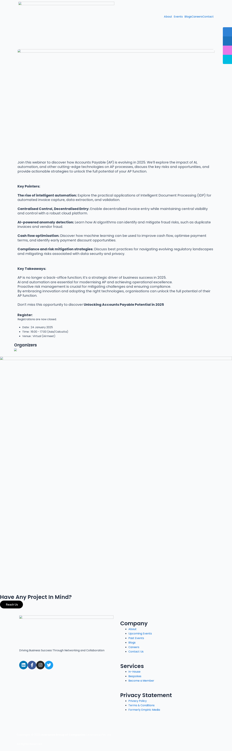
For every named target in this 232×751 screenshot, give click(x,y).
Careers (197, 16)
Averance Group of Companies (63, 735)
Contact (208, 16)
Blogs (188, 16)
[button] (169, 16)
